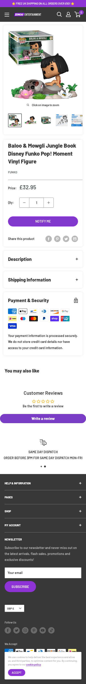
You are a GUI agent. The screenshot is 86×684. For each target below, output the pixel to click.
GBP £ (10, 608)
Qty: (11, 202)
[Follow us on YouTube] (42, 630)
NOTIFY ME (43, 221)
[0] (77, 14)
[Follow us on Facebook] (8, 630)
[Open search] (59, 14)
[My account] (68, 14)
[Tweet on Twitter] (66, 239)
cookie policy (33, 664)
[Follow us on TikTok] (51, 630)
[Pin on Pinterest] (57, 239)
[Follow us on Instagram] (25, 630)
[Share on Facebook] (48, 239)
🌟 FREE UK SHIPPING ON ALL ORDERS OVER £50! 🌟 (43, 3)
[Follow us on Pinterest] (34, 630)
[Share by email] (75, 239)
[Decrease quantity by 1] (24, 202)
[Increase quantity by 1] (48, 202)
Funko (12, 172)
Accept (17, 672)
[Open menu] (7, 15)
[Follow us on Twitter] (16, 630)
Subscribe (20, 587)
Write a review (43, 418)
